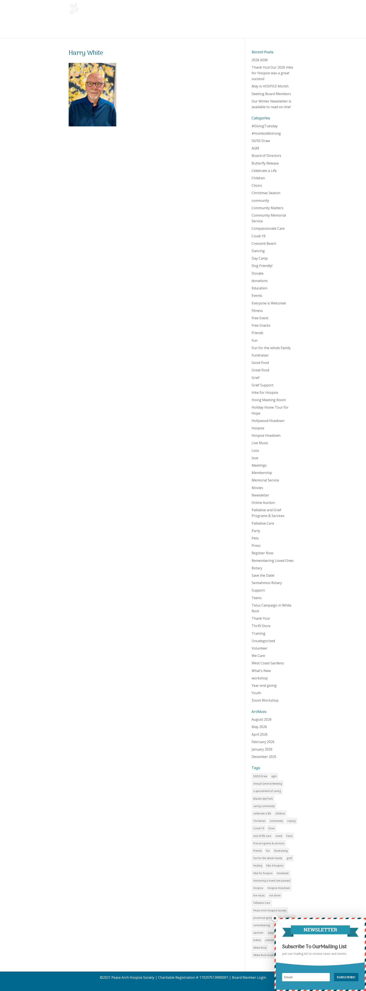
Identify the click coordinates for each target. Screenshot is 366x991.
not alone (275, 895)
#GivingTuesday (265, 126)
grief (289, 858)
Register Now (262, 553)
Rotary (257, 568)
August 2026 (262, 719)
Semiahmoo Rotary (267, 583)
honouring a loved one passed (271, 880)
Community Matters (267, 208)
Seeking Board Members (271, 93)
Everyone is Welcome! (269, 303)
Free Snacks (261, 325)
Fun (255, 340)
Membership (262, 472)
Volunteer (260, 648)
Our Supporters (265, 27)
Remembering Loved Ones (273, 560)
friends (257, 851)
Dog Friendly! (262, 265)
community (260, 200)
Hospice (258, 428)
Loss (255, 450)
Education (259, 288)
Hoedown (283, 873)
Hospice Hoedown (266, 435)
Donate (238, 27)
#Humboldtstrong (266, 133)
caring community (264, 806)
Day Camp (260, 258)
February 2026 (263, 741)
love (255, 458)
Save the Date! (263, 575)
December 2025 (264, 756)
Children (258, 178)
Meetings (259, 465)
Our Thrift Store (216, 27)
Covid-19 (258, 236)
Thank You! (261, 618)
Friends (257, 332)
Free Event (260, 318)
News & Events (96, 27)
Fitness (257, 310)
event (279, 836)
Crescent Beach (264, 243)
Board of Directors (266, 155)
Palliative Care (263, 523)
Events (257, 295)
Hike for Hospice (265, 392)
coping (291, 821)
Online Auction (263, 502)
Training (258, 633)
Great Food (260, 370)
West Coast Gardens (268, 663)
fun (268, 851)
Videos (287, 27)
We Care (258, 655)
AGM (255, 148)
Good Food (260, 362)
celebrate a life (262, 813)
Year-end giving (264, 685)
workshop (260, 678)
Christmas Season (266, 193)
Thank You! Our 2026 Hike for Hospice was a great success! (272, 73)
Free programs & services (268, 843)
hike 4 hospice (274, 865)
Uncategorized (263, 641)
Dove (271, 828)
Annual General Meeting (267, 783)
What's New (261, 670)
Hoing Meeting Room (269, 400)
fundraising (281, 851)
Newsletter (260, 495)
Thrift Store (261, 625)
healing (257, 865)
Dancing (258, 251)
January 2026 (262, 749)
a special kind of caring (267, 791)
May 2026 (259, 726)
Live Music (260, 443)
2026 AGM (260, 60)
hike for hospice (263, 873)
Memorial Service (265, 480)
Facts (289, 836)
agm (274, 776)
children (280, 813)
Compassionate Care (268, 228)
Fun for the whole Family (271, 348)
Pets (255, 538)
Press (256, 545)
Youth (256, 693)
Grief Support (262, 385)
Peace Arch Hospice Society (269, 910)
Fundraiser (260, 355)
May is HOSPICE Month (270, 86)
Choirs (257, 185)
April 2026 (260, 734)
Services (123, 27)
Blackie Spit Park (263, 798)
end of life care (262, 836)
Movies (257, 487)
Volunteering (185, 27)
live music (259, 895)
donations (260, 280)
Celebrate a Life (264, 170)
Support (258, 590)
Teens (257, 598)
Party (256, 530)
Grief (255, 377)
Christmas (259, 821)
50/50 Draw (261, 140)
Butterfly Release (265, 163)
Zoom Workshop (265, 700)
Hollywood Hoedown (268, 420)
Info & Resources (153, 27)
